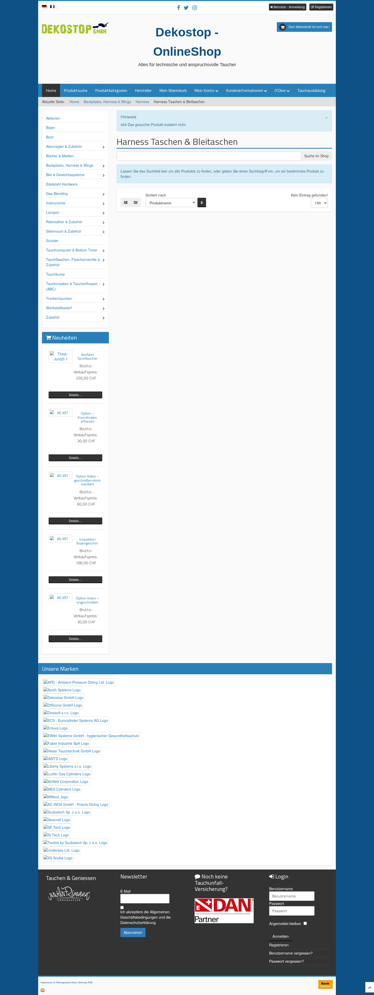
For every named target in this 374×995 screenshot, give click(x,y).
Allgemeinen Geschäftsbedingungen (145, 914)
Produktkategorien (111, 90)
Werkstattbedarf (59, 307)
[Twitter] (186, 7)
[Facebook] (178, 7)
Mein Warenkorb (173, 90)
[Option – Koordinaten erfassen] (61, 412)
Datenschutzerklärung (138, 922)
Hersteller (143, 90)
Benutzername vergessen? (291, 953)
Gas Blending (57, 193)
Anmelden (280, 936)
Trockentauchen (59, 298)
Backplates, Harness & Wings (107, 101)
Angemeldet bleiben (285, 923)
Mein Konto (204, 90)
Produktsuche (76, 90)
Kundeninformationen (244, 90)
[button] (287, 7)
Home (51, 90)
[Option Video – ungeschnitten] (61, 597)
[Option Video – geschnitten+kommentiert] (61, 475)
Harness (142, 101)
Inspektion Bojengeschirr (87, 541)
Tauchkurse (55, 274)
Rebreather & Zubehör (64, 221)
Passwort (276, 903)
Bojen (50, 127)
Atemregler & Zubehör (64, 146)
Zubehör (53, 317)
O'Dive (280, 90)
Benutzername (281, 888)
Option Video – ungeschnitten (87, 600)
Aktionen (53, 118)
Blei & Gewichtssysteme (65, 174)
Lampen (52, 212)
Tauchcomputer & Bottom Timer (71, 250)
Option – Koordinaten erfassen (87, 417)
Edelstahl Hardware (62, 184)
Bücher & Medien (60, 155)
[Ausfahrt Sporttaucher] (61, 356)
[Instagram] (194, 7)
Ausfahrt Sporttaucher (87, 356)
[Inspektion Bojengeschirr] (61, 538)
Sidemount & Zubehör (63, 231)
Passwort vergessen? (286, 961)
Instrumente (55, 202)
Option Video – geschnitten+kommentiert (87, 480)
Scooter (52, 240)
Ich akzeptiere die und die (145, 917)
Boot (49, 136)
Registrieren (279, 944)
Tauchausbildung (311, 90)
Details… (75, 395)
